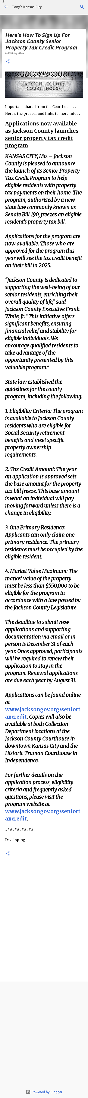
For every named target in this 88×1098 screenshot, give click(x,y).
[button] (7, 62)
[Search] (82, 7)
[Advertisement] (44, 1035)
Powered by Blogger (46, 1092)
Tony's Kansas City (27, 7)
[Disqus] (44, 920)
